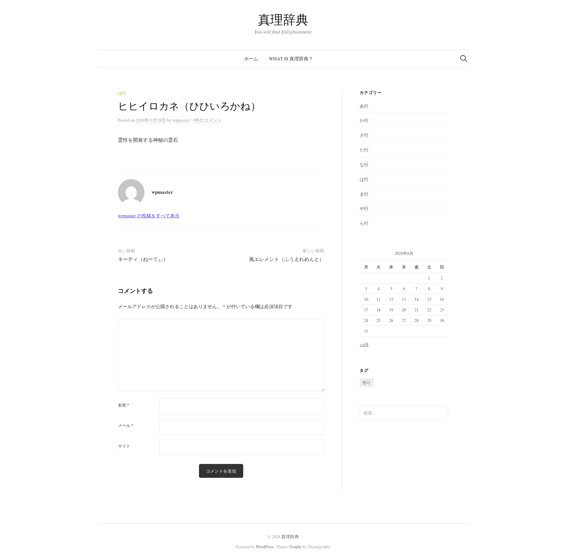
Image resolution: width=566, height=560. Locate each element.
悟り (367, 382)
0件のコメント (207, 120)
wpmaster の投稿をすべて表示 (149, 215)
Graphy (295, 546)
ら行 (364, 223)
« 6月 (364, 344)
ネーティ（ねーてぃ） (143, 259)
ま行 (364, 194)
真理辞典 (283, 19)
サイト (124, 446)
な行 (364, 164)
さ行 (364, 135)
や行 (364, 208)
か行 (364, 120)
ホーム (251, 58)
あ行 (364, 106)
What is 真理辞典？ (291, 58)
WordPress (265, 546)
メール (125, 425)
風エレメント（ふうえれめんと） (286, 259)
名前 (123, 405)
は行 (122, 93)
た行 (364, 150)
